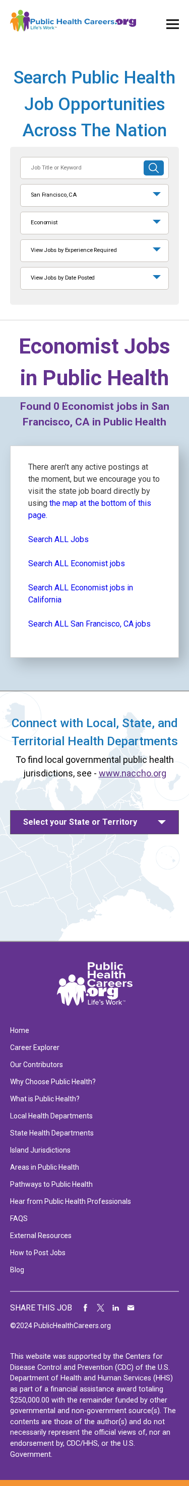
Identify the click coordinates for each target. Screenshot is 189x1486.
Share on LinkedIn (116, 1308)
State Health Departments (52, 1133)
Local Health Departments (51, 1116)
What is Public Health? (45, 1099)
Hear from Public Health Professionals (70, 1201)
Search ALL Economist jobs (76, 563)
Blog (17, 1270)
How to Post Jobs (38, 1253)
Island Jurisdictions (40, 1150)
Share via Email (131, 1308)
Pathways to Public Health (51, 1184)
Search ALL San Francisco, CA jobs (89, 624)
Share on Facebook (86, 1308)
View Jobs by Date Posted (63, 278)
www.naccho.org (132, 773)
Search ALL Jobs (58, 539)
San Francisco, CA (54, 195)
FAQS (19, 1218)
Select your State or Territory (80, 822)
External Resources (41, 1236)
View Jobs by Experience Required (73, 250)
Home (19, 1030)
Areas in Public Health (44, 1167)
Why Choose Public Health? (53, 1082)
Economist (44, 222)
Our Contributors (36, 1065)
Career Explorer (34, 1047)
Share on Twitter (101, 1308)
